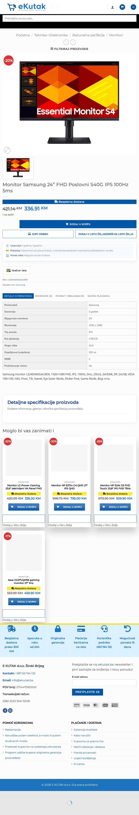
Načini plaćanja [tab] (99, 296)
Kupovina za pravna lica (89, 741)
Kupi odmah (40, 234)
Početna (23, 35)
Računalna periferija (88, 35)
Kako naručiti (82, 735)
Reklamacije (13, 729)
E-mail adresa (80, 676)
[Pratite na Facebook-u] (5, 710)
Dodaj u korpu (80, 224)
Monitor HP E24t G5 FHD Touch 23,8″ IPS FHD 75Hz (115, 487)
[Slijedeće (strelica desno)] (13, 809)
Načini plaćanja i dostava (89, 746)
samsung (20, 285)
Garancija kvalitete (85, 729)
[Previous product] (73, 42)
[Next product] (66, 42)
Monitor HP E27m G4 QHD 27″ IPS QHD (69, 487)
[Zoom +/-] (3, 794)
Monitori (116, 35)
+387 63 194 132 (19, 673)
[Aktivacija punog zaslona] (13, 794)
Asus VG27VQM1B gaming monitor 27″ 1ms (23, 581)
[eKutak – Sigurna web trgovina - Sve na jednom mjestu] (26, 7)
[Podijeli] (23, 794)
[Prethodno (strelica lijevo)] (3, 809)
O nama (79, 764)
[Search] (5, 25)
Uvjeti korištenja (85, 758)
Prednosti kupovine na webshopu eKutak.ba (33, 746)
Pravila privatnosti (85, 752)
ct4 (13, 285)
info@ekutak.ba (18, 680)
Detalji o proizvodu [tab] (18, 296)
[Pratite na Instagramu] (10, 710)
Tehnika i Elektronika (51, 35)
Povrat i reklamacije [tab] (70, 296)
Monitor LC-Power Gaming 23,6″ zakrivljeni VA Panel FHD (24, 487)
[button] (122, 7)
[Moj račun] (112, 7)
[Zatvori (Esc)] (33, 794)
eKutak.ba (106, 664)
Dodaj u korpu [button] (26, 507)
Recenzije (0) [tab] (43, 296)
